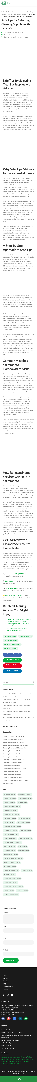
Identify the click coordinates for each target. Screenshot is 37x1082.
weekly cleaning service (11, 894)
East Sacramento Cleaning (12, 806)
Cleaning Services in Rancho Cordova (15, 768)
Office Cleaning (6, 1043)
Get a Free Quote (11, 588)
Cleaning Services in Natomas (12, 762)
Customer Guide (8, 986)
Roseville (4, 1063)
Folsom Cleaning (9, 822)
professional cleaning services (13, 858)
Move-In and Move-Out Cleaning (11, 1032)
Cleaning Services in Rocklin (12, 771)
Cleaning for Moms (10, 798)
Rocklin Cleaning (27, 870)
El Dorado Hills (24, 1061)
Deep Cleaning (22, 802)
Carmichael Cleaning (24, 794)
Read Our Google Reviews (13, 595)
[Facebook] (3, 1018)
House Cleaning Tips (25, 636)
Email (5, 938)
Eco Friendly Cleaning (10, 810)
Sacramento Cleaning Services (13, 886)
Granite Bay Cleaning (10, 830)
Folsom (16, 1061)
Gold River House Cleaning (12, 826)
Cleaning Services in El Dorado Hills (14, 748)
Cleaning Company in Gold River (13, 736)
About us (5, 981)
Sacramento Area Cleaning (12, 644)
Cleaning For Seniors (25, 798)
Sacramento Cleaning (10, 648)
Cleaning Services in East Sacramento (15, 745)
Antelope (11, 1061)
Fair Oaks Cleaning (24, 818)
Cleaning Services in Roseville (12, 774)
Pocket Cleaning (23, 850)
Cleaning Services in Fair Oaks (13, 754)
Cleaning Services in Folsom (12, 757)
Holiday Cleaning (25, 830)
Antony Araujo (8, 35)
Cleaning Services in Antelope (13, 739)
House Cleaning (6, 1030)
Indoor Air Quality (9, 846)
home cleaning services (11, 834)
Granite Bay (11, 1063)
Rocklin (18, 1063)
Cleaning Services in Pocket (12, 765)
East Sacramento (14, 1057)
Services (5, 978)
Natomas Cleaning (9, 850)
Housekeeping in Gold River (12, 842)
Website (6, 950)
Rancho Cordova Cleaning (12, 862)
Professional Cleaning (11, 640)
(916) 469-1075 (20, 574)
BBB (20, 1018)
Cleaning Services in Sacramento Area (16, 37)
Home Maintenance (10, 636)
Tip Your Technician (7, 1048)
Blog (4, 983)
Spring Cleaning (9, 890)
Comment (6, 912)
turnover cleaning (22, 890)
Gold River (23, 1059)
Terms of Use (18, 1076)
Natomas (23, 1057)
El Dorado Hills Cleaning (11, 814)
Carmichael (4, 1059)
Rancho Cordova (14, 1059)
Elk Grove (30, 1059)
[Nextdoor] (26, 1018)
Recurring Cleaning (10, 866)
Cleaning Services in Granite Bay (13, 759)
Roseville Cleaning (9, 874)
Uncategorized (8, 783)
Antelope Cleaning (9, 794)
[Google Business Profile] (14, 1018)
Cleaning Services (9, 802)
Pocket (29, 1057)
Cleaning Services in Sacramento (13, 777)
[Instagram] (9, 1018)
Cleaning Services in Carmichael (13, 742)
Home (5, 975)
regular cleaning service (11, 870)
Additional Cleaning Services (10, 1040)
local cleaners (22, 846)
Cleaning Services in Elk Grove (13, 751)
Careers (5, 989)
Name (5, 926)
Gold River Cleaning (23, 822)
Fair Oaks (4, 1061)
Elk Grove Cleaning (10, 818)
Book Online (9, 581)
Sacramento (5, 1057)
